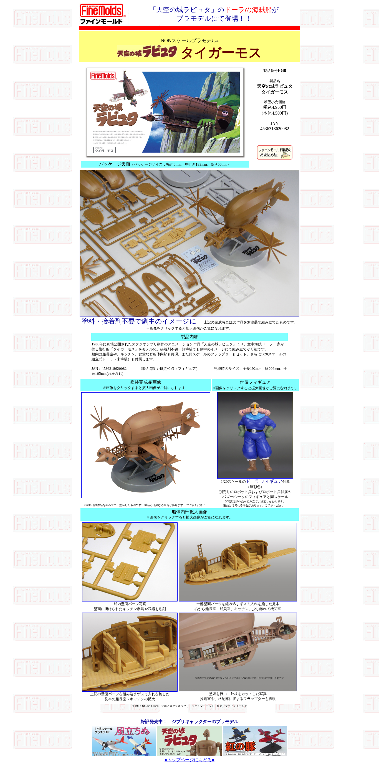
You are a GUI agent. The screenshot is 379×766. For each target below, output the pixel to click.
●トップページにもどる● (189, 759)
